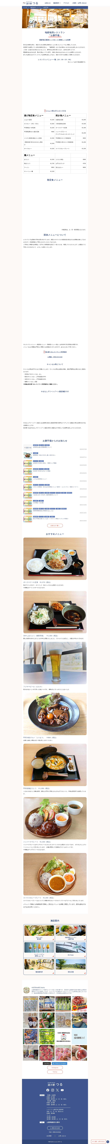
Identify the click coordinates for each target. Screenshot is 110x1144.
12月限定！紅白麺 (38, 502)
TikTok (55, 1072)
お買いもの (41, 445)
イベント (36, 461)
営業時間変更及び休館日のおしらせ (43, 510)
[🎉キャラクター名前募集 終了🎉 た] (63, 1036)
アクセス (66, 3)
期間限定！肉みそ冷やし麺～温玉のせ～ (45, 455)
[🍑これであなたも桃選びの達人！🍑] (79, 1053)
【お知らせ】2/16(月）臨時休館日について (45, 495)
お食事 (47, 445)
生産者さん (69, 492)
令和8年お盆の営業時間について (42, 447)
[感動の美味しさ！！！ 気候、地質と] (30, 1020)
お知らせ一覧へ (55, 525)
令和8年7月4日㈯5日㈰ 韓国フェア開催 (44, 463)
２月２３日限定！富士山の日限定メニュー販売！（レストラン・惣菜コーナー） (56, 487)
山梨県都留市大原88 (53, 1122)
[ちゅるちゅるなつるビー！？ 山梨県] (30, 1004)
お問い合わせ (62, 1136)
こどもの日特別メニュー (40, 479)
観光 (64, 492)
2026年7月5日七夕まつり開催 (41, 471)
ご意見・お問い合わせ (79, 3)
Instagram (55, 1067)
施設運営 (36, 445)
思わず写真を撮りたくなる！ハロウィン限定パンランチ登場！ (51, 518)
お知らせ (48, 3)
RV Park (58, 492)
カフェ (52, 492)
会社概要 (49, 1136)
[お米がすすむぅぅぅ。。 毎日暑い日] (30, 1053)
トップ (25, 7)
